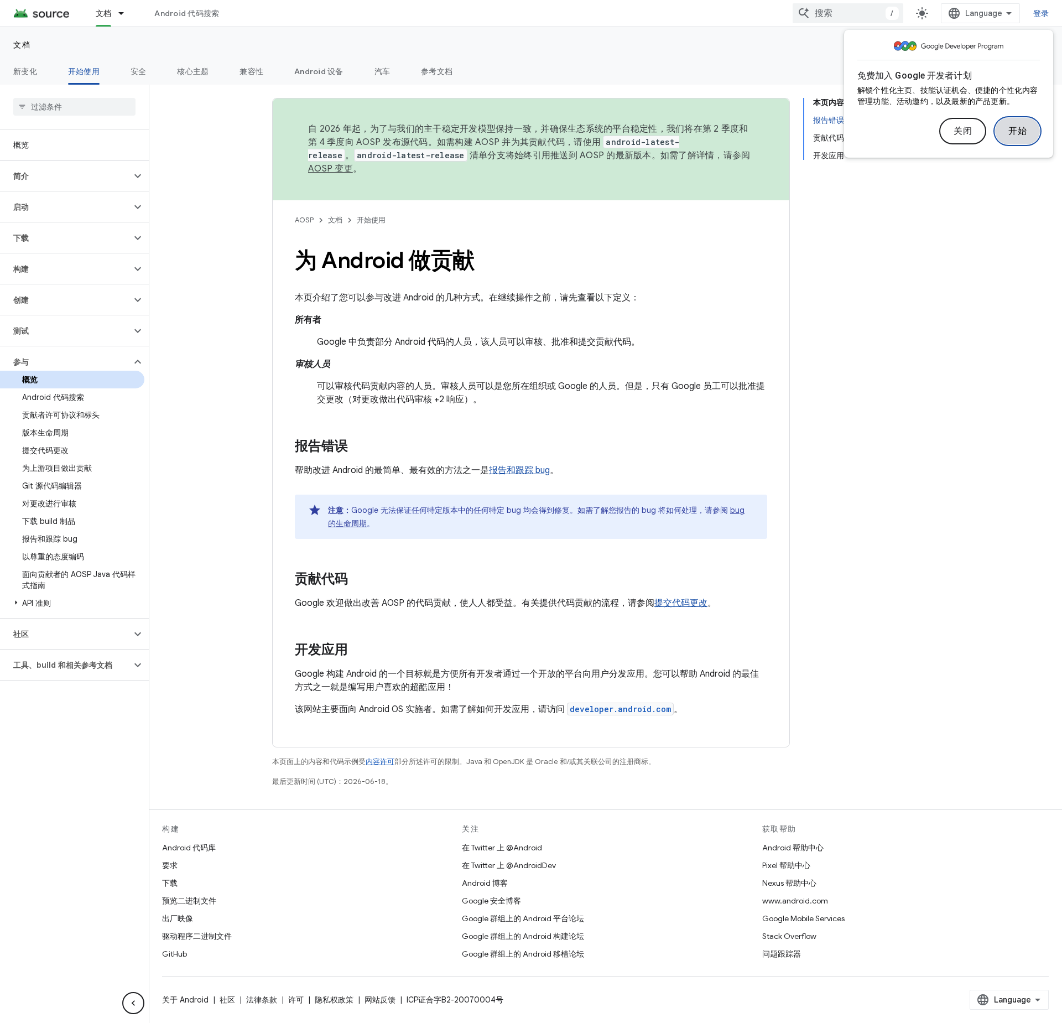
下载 (170, 883)
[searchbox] (74, 107)
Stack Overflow (789, 936)
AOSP (304, 220)
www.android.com (795, 901)
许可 (296, 999)
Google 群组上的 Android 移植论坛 (523, 954)
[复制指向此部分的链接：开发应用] (359, 650)
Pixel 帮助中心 (786, 865)
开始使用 (84, 71)
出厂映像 (177, 918)
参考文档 (436, 71)
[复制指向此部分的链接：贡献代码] (359, 579)
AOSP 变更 (330, 168)
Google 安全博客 (491, 901)
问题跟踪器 (781, 954)
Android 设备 (318, 71)
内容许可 (380, 761)
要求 (170, 865)
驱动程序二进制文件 (197, 936)
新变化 (25, 71)
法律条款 (261, 999)
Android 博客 (485, 883)
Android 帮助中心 (793, 848)
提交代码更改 (680, 603)
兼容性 (251, 71)
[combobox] (848, 13)
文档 (104, 13)
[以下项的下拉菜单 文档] (126, 13)
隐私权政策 (334, 999)
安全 (139, 71)
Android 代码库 (189, 848)
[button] (65, 176)
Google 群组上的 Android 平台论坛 (523, 918)
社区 (227, 999)
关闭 (963, 131)
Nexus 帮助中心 (789, 883)
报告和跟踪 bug (519, 470)
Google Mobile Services (803, 918)
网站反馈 (380, 999)
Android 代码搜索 (186, 13)
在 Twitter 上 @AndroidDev (509, 865)
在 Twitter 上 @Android (502, 848)
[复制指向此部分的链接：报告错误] (359, 447)
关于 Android (185, 999)
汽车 (382, 71)
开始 (1017, 131)
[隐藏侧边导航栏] (133, 1003)
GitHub (174, 954)
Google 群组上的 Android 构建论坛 (523, 936)
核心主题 (193, 71)
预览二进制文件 (189, 901)
